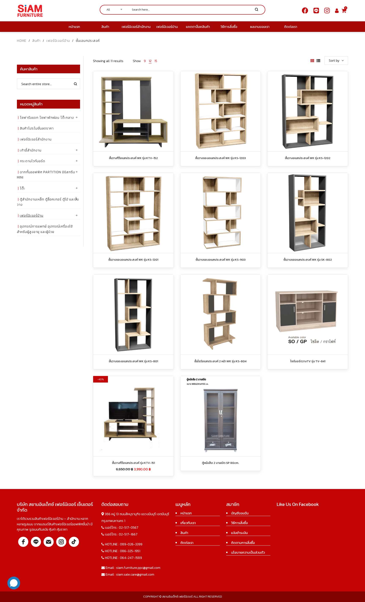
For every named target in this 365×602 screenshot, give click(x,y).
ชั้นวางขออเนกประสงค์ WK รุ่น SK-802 (307, 259)
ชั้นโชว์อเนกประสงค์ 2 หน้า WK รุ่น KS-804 (220, 361)
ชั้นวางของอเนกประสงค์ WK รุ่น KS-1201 (133, 259)
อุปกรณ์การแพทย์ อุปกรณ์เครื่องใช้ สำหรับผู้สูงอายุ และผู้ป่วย (45, 229)
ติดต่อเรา (186, 542)
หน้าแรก (186, 513)
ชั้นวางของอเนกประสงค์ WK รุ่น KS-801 (133, 361)
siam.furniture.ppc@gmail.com (138, 567)
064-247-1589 (131, 557)
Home (21, 40)
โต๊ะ (22, 188)
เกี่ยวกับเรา (188, 522)
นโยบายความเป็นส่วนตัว (248, 552)
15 (155, 60)
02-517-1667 (128, 534)
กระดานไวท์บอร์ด (32, 160)
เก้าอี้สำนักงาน (30, 150)
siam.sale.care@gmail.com (135, 574)
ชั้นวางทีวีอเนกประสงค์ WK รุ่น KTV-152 (133, 158)
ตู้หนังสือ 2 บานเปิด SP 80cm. (220, 463)
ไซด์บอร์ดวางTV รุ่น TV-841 (307, 361)
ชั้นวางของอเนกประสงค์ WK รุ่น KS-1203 (220, 158)
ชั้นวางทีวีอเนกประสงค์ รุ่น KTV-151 (133, 463)
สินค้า (36, 40)
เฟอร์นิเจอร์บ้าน (58, 40)
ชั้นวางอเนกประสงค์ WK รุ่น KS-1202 (307, 158)
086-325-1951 (130, 550)
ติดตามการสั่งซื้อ (243, 542)
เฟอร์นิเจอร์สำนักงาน (36, 139)
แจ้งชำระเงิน (239, 532)
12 (150, 60)
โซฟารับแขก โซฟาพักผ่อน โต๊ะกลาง (47, 117)
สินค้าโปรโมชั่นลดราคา (37, 128)
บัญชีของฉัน (240, 513)
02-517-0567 (128, 527)
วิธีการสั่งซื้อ (239, 522)
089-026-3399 (131, 544)
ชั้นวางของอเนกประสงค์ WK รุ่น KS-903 (220, 259)
